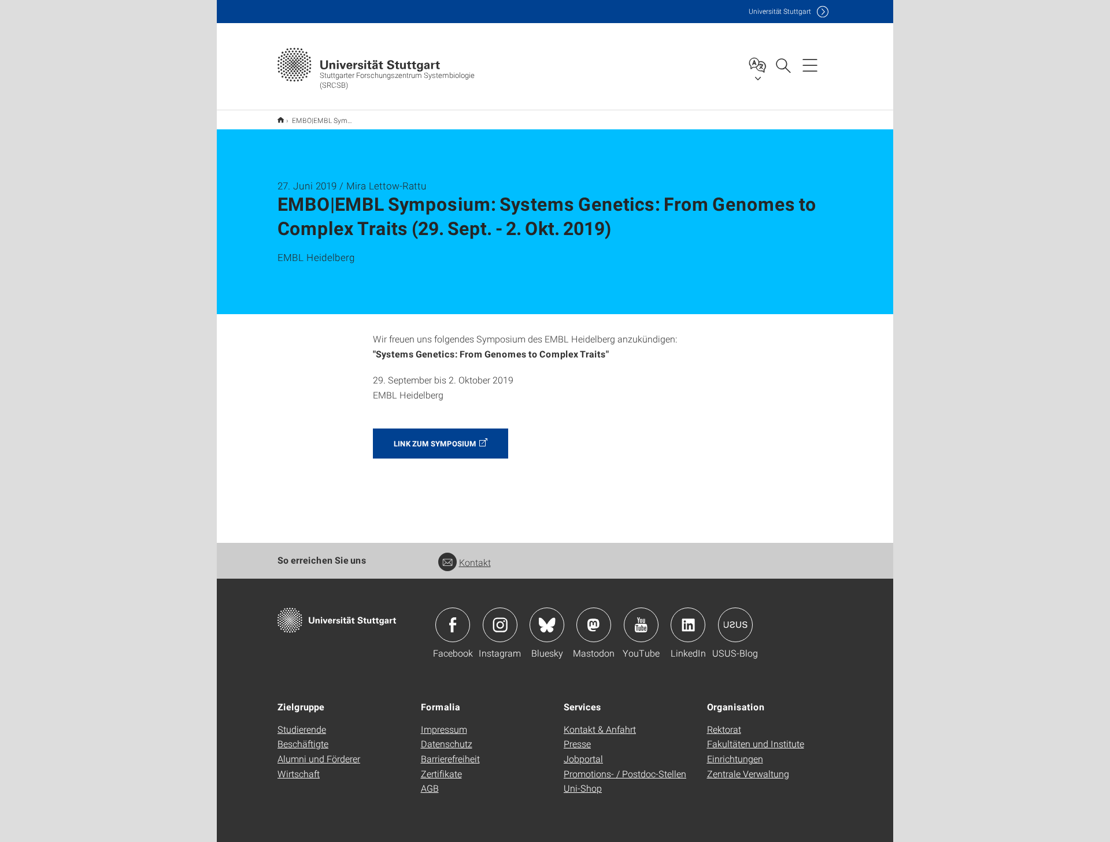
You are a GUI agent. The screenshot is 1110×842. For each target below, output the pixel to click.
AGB (430, 788)
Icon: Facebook (452, 625)
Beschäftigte (303, 743)
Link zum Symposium (435, 443)
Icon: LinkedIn (688, 625)
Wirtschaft (299, 774)
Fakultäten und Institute (755, 743)
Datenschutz (446, 743)
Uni (780, 11)
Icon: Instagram (500, 625)
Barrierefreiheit (450, 758)
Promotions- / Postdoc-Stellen (625, 774)
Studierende (302, 729)
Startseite (281, 119)
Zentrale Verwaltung (748, 774)
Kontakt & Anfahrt (600, 729)
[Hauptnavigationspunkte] (810, 65)
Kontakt (475, 562)
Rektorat (724, 729)
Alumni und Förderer (319, 758)
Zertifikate (441, 774)
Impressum (444, 729)
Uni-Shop (583, 788)
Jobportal (583, 758)
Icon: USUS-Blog (735, 625)
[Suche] (783, 65)
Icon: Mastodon (593, 625)
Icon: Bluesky (547, 625)
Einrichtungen (735, 758)
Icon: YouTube (641, 625)
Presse (577, 743)
